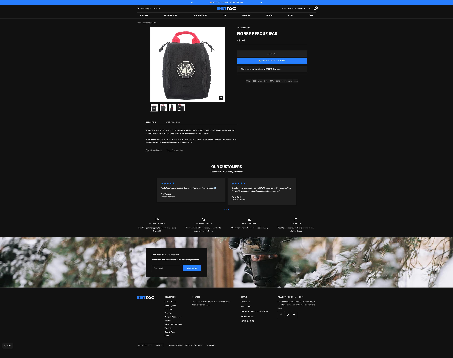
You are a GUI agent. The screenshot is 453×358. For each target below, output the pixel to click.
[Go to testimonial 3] (228, 209)
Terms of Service (184, 345)
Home (139, 23)
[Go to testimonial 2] (226, 209)
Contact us (245, 302)
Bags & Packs (170, 332)
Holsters (168, 321)
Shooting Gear (200, 15)
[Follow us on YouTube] (294, 314)
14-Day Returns (156, 150)
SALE (311, 15)
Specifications (173, 122)
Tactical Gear (170, 15)
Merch (269, 15)
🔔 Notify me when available (272, 61)
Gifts (290, 15)
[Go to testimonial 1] (224, 209)
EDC (224, 15)
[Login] (310, 9)
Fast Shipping (177, 150)
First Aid (246, 15)
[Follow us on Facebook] (281, 314)
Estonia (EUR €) (287, 9)
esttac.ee (206, 305)
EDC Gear (168, 309)
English (300, 9)
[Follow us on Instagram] (287, 314)
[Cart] (315, 8)
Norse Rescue (243, 28)
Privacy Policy (211, 345)
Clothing (168, 328)
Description (151, 122)
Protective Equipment (173, 324)
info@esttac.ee (247, 316)
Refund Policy (198, 345)
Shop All (144, 15)
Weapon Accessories (173, 317)
